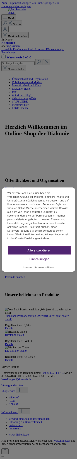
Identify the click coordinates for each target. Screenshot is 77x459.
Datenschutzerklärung (44, 267)
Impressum (28, 267)
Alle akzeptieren (39, 250)
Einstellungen (39, 259)
